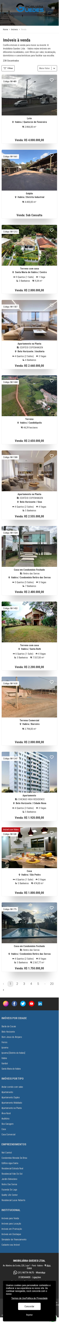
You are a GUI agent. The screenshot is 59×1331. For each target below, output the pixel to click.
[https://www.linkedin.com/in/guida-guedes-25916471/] (40, 1004)
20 (52, 984)
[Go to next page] (3, 990)
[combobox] (39, 68)
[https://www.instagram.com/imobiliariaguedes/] (6, 1004)
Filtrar (10, 68)
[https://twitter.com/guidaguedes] (23, 1004)
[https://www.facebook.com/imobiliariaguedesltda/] (14, 1004)
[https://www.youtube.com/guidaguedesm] (31, 1004)
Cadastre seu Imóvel (11, 1244)
